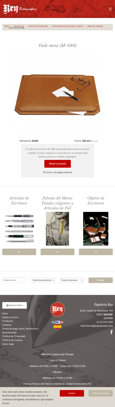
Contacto (7, 325)
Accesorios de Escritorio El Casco (67, 26)
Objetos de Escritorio (38, 26)
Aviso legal (8, 344)
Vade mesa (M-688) (16, 28)
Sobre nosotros (10, 317)
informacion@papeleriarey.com (97, 325)
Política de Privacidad (13, 336)
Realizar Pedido (16, 305)
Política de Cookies (12, 340)
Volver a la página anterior (58, 172)
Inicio (6, 26)
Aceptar (71, 393)
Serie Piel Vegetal (95, 26)
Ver (19, 252)
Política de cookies (100, 393)
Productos (19, 26)
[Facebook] (111, 333)
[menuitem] (6, 26)
